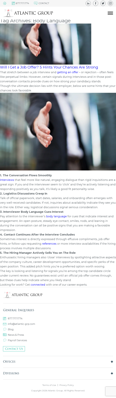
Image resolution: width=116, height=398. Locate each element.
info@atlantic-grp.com (21, 324)
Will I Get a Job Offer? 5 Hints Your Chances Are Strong (49, 67)
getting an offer (68, 72)
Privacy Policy (66, 385)
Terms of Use (49, 385)
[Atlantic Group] (28, 13)
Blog (11, 329)
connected (38, 284)
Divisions (11, 373)
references (49, 243)
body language (56, 216)
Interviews (7, 180)
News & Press (16, 334)
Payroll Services (17, 340)
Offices (9, 361)
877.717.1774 (15, 318)
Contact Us (14, 348)
